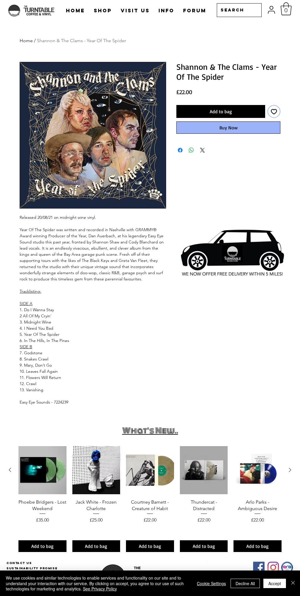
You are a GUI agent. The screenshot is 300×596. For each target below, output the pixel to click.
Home (26, 40)
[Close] (292, 583)
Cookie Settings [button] (211, 583)
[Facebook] (259, 567)
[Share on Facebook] (180, 150)
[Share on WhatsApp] (191, 150)
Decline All (245, 583)
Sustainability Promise (31, 568)
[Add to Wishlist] (273, 111)
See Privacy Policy (100, 589)
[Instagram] (273, 567)
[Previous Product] (9, 469)
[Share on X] (202, 150)
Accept (274, 583)
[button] (286, 8)
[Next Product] (290, 469)
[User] (271, 10)
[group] (150, 499)
